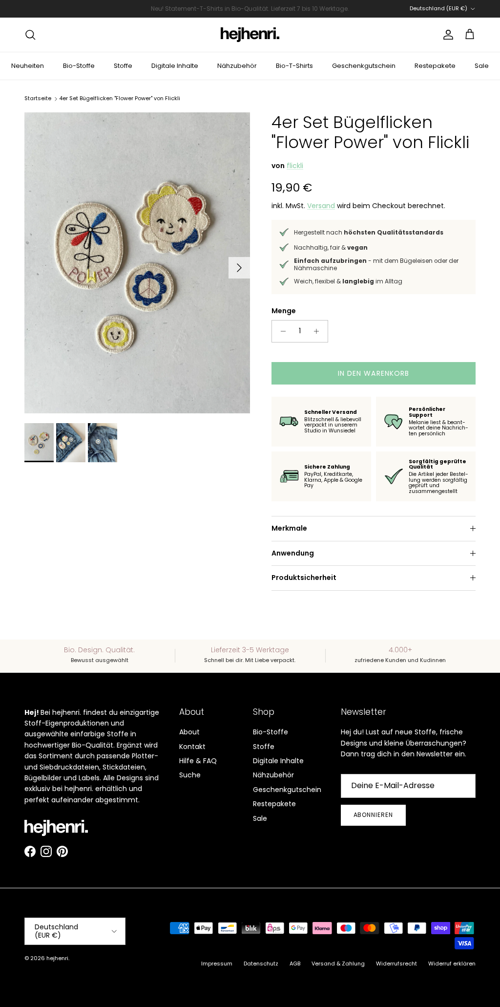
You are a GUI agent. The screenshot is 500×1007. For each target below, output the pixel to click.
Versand (321, 206)
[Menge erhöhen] (319, 331)
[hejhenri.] (250, 34)
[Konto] (446, 35)
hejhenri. (57, 958)
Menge (283, 311)
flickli (295, 166)
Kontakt (192, 746)
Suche (190, 775)
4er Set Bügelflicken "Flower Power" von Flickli (119, 98)
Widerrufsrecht (396, 963)
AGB (295, 963)
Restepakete (435, 65)
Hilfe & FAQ (198, 761)
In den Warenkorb (374, 373)
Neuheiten (27, 65)
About (189, 732)
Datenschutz (261, 963)
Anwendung (292, 553)
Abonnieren (374, 815)
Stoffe (123, 65)
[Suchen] (30, 35)
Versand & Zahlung (338, 963)
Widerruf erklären (452, 963)
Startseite (37, 98)
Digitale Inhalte (174, 65)
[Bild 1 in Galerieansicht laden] (137, 262)
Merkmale (289, 528)
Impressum (216, 963)
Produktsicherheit (303, 577)
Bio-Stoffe (79, 65)
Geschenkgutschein (364, 65)
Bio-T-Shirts (294, 65)
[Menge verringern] (280, 331)
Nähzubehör (237, 65)
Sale (482, 65)
